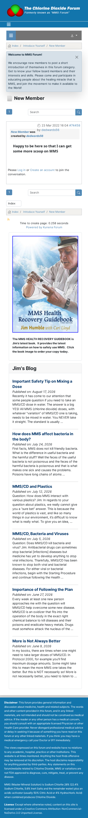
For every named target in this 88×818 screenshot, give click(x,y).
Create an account (42, 170)
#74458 (74, 125)
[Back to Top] (81, 811)
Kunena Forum (52, 227)
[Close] (77, 57)
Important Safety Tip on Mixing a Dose (42, 384)
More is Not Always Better (36, 641)
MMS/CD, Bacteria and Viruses (40, 533)
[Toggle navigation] (11, 35)
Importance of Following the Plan (42, 589)
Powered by (34, 227)
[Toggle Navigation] (8, 24)
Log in (22, 170)
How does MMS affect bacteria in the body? (42, 436)
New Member (20, 131)
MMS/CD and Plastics (32, 486)
